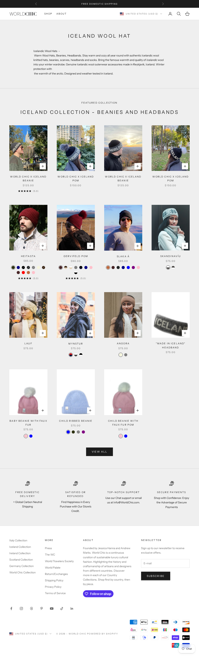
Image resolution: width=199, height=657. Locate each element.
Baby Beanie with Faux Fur (28, 422)
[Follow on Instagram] (21, 608)
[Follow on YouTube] (52, 608)
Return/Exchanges (56, 574)
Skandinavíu (170, 256)
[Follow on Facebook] (11, 608)
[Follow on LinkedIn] (72, 608)
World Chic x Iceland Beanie (28, 178)
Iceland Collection (20, 547)
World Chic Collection (22, 572)
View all (99, 451)
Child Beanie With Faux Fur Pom (123, 422)
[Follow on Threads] (31, 608)
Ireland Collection (20, 553)
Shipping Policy (54, 580)
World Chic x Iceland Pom (76, 178)
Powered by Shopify (102, 633)
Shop (48, 13)
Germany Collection (21, 566)
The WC (50, 554)
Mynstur (75, 343)
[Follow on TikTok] (62, 608)
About (61, 13)
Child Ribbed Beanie (75, 420)
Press (48, 548)
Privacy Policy (53, 587)
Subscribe (156, 575)
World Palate (52, 567)
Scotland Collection (21, 559)
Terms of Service (55, 593)
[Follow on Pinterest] (42, 608)
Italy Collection (18, 540)
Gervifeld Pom (76, 256)
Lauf (28, 343)
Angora (123, 343)
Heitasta (28, 256)
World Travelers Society (59, 561)
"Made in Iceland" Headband (171, 345)
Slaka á (123, 256)
